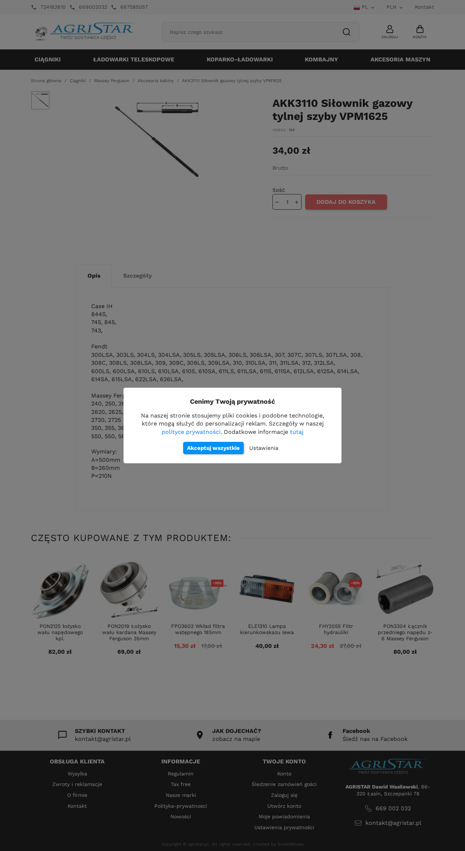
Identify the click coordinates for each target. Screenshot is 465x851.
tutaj (296, 431)
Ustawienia (263, 448)
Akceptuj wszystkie (213, 448)
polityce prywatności (191, 431)
